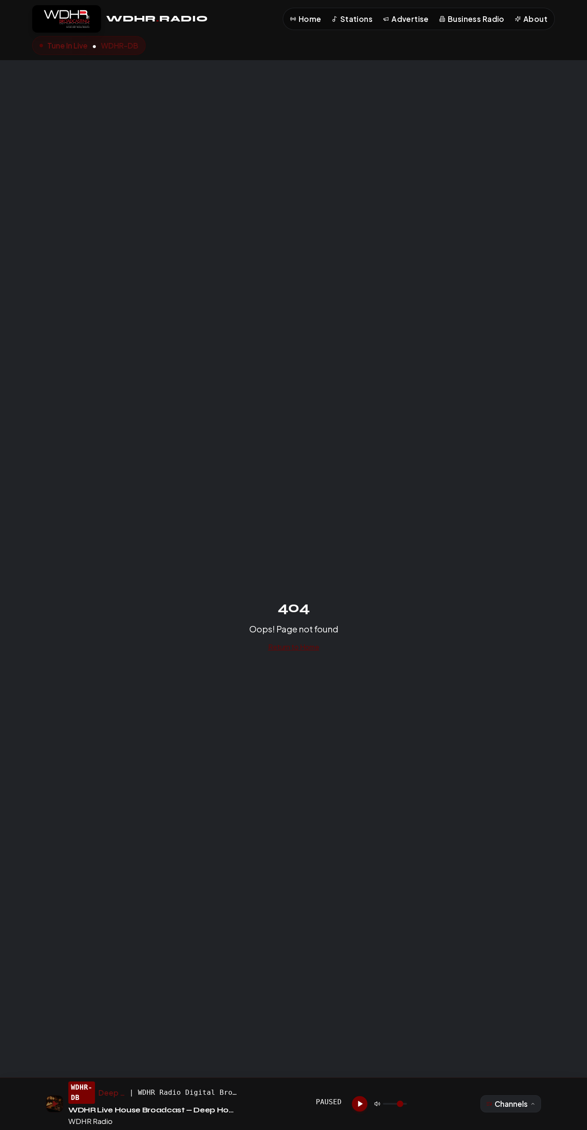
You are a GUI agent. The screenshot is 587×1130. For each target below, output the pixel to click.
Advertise (410, 19)
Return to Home (293, 646)
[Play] (359, 1104)
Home (310, 19)
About (535, 19)
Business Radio (476, 19)
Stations (356, 19)
